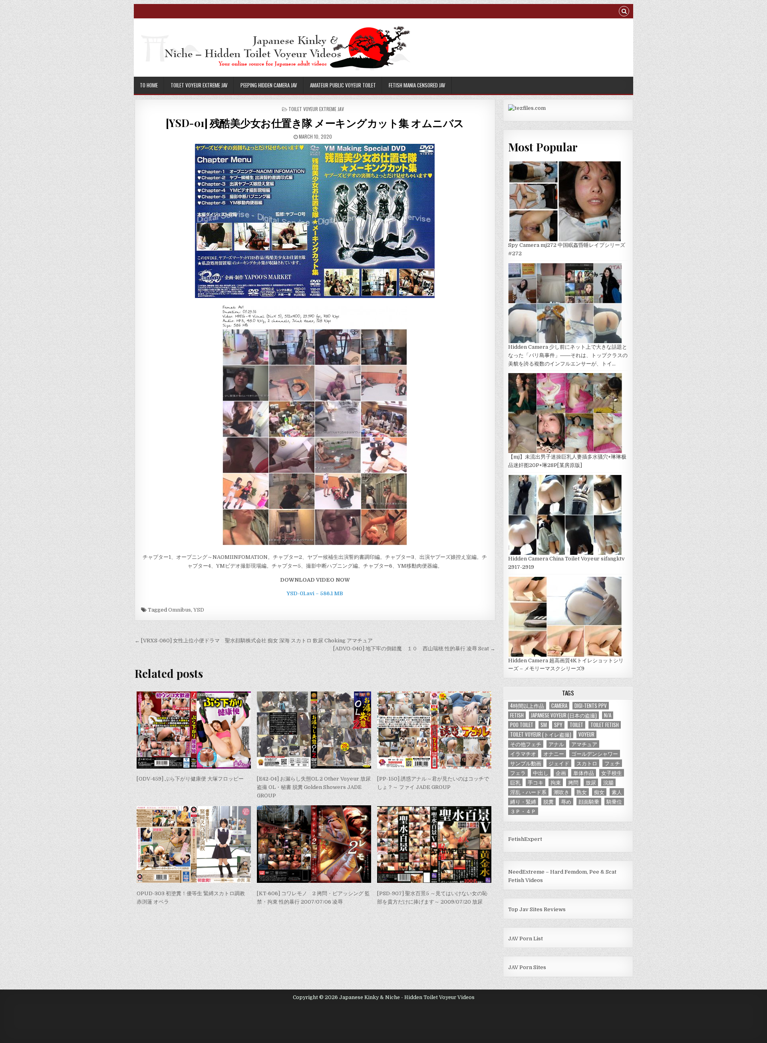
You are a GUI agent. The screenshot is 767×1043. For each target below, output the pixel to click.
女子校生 (611, 773)
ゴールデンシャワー (594, 753)
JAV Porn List (525, 939)
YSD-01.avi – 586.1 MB (314, 593)
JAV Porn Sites (527, 967)
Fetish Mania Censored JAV (417, 85)
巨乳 (515, 782)
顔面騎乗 (588, 801)
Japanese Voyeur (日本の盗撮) (564, 715)
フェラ (518, 773)
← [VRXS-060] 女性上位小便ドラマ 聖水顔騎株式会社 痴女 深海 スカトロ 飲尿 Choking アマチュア (254, 641)
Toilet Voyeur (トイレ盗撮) (540, 734)
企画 (561, 773)
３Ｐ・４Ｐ (523, 811)
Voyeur (586, 734)
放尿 (591, 782)
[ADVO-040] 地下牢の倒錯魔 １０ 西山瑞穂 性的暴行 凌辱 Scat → (414, 649)
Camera (559, 705)
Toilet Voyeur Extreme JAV (199, 85)
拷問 (573, 782)
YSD (198, 610)
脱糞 (548, 801)
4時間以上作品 (527, 705)
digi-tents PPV (590, 705)
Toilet (576, 725)
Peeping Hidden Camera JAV (268, 85)
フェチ (612, 763)
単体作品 (583, 773)
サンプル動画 (525, 763)
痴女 (599, 792)
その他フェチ (525, 744)
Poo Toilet (521, 725)
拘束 (555, 782)
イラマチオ (523, 753)
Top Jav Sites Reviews (537, 909)
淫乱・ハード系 (528, 792)
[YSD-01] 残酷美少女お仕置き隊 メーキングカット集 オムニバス (315, 123)
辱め (566, 801)
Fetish (517, 715)
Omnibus (179, 610)
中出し (540, 773)
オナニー (553, 753)
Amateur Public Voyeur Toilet (343, 85)
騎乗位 (614, 801)
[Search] (624, 12)
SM (543, 725)
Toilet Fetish (604, 725)
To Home (149, 85)
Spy (558, 725)
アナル (556, 744)
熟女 (581, 792)
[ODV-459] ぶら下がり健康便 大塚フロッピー (190, 779)
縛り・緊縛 (523, 801)
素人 (617, 792)
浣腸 (608, 782)
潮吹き (561, 792)
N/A (607, 715)
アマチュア (584, 744)
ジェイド (558, 763)
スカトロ (586, 763)
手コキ (535, 782)
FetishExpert (525, 839)
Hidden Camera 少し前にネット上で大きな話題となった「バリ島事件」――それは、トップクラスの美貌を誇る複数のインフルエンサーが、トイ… (568, 355)
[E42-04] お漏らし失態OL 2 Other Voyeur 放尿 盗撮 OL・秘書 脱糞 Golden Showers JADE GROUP (314, 787)
